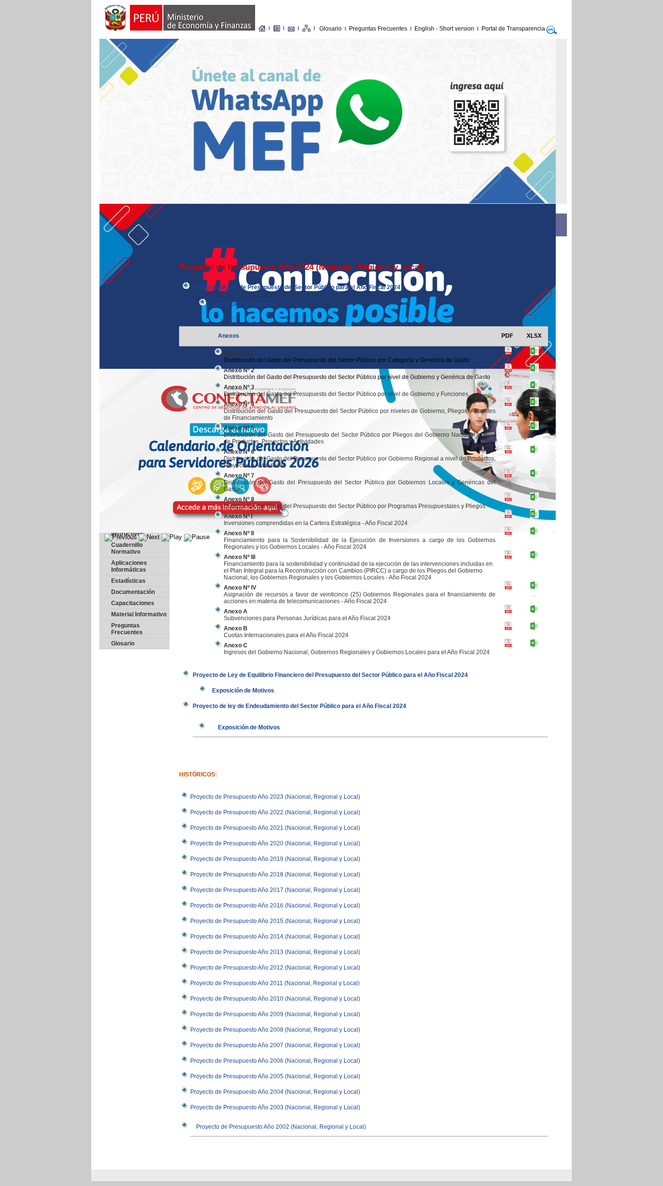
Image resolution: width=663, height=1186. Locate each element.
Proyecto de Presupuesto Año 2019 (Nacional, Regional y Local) (275, 859)
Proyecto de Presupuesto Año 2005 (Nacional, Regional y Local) (275, 1076)
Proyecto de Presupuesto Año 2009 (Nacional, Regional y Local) (275, 1014)
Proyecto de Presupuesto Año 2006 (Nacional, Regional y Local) (275, 1060)
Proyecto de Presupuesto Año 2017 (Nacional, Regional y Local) (275, 890)
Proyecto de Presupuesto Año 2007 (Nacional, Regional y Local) (275, 1045)
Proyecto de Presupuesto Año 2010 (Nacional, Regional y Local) (275, 998)
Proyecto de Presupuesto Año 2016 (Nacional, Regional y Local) (275, 905)
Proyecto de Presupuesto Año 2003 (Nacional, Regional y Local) (275, 1107)
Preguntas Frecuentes (378, 28)
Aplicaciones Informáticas (129, 566)
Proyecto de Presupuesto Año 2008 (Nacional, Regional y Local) (275, 1029)
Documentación (133, 592)
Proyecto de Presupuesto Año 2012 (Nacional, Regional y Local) (275, 967)
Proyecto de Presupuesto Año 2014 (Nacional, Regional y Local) (275, 936)
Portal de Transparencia (513, 28)
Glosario (330, 28)
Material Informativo (138, 614)
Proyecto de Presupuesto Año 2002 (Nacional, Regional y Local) (281, 1126)
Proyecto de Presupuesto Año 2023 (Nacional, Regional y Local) (275, 796)
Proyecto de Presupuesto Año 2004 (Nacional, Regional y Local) (275, 1091)
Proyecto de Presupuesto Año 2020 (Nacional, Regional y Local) (275, 843)
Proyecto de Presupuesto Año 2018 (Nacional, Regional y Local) (275, 874)
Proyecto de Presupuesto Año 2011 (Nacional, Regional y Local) (275, 983)
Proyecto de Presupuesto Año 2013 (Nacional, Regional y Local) (275, 952)
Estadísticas (128, 580)
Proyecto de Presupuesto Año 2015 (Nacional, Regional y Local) (275, 921)
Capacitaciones (132, 603)
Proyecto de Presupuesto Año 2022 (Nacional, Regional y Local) (275, 812)
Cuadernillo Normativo (127, 548)
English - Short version (444, 28)
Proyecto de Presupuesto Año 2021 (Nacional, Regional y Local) (275, 827)
